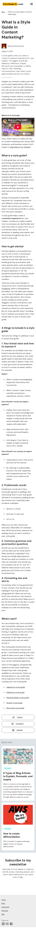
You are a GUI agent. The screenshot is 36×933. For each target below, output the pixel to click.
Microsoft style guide (15, 708)
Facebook (20, 724)
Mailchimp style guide (15, 692)
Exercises (5, 911)
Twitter (19, 717)
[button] (31, 4)
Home (4, 900)
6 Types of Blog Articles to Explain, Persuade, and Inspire (18, 776)
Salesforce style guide (15, 687)
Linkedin (19, 730)
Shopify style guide (14, 703)
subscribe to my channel (20, 147)
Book (3, 903)
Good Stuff (5, 907)
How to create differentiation (11, 835)
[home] (15, 4)
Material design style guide (17, 697)
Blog (3, 12)
